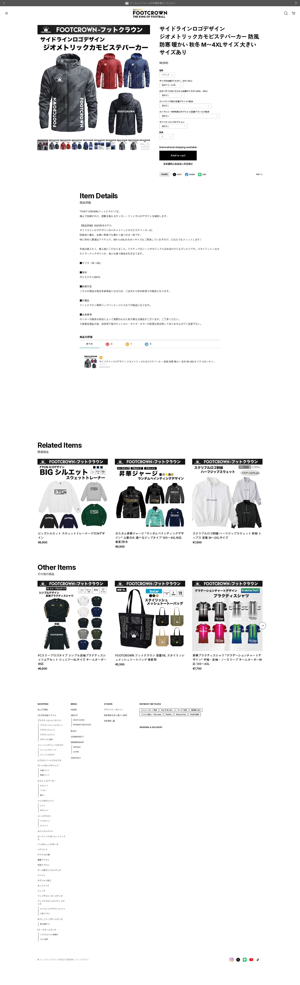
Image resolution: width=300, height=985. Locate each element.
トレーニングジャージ (48, 750)
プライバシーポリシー (113, 709)
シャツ (42, 806)
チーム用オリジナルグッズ (49, 870)
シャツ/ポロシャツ (46, 801)
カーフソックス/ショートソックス (51, 837)
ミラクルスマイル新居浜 (49, 935)
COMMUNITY (77, 736)
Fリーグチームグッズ (47, 930)
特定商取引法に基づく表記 (115, 715)
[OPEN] (286, 13)
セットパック (43, 885)
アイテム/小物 (44, 855)
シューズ (41, 891)
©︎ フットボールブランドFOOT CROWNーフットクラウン (63, 959)
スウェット (44, 786)
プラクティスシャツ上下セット (51, 725)
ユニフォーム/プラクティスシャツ (52, 909)
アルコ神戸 (44, 939)
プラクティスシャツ (47, 730)
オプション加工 (44, 880)
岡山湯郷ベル (45, 924)
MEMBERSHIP (77, 742)
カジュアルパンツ (45, 831)
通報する (259, 174)
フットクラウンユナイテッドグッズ (51, 902)
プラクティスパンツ (47, 735)
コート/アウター (45, 816)
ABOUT (74, 715)
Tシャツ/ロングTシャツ (48, 765)
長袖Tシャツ (44, 775)
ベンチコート (45, 821)
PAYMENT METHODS (82, 725)
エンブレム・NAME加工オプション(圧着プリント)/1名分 (184, 112)
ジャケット (44, 826)
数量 (161, 132)
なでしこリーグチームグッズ (50, 919)
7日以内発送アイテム (47, 715)
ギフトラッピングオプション (172, 122)
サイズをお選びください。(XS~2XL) (175, 81)
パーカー (43, 790)
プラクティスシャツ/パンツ (49, 720)
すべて (89, 344)
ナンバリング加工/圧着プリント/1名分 (176, 101)
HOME (74, 709)
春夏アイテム (43, 860)
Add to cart (178, 155)
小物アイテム (45, 913)
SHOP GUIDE (78, 720)
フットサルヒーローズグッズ (50, 896)
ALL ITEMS (43, 709)
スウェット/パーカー (47, 781)
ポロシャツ (44, 810)
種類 (161, 70)
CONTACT (76, 758)
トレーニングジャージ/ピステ (50, 745)
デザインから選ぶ (46, 739)
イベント (41, 875)
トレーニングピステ (47, 755)
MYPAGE (77, 747)
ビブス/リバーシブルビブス (49, 760)
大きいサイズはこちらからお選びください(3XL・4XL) (183, 91)
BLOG (73, 731)
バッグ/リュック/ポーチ (48, 844)
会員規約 (108, 721)
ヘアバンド (42, 849)
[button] (262, 625)
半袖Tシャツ (44, 770)
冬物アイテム (43, 865)
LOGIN (76, 752)
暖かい (42, 795)
